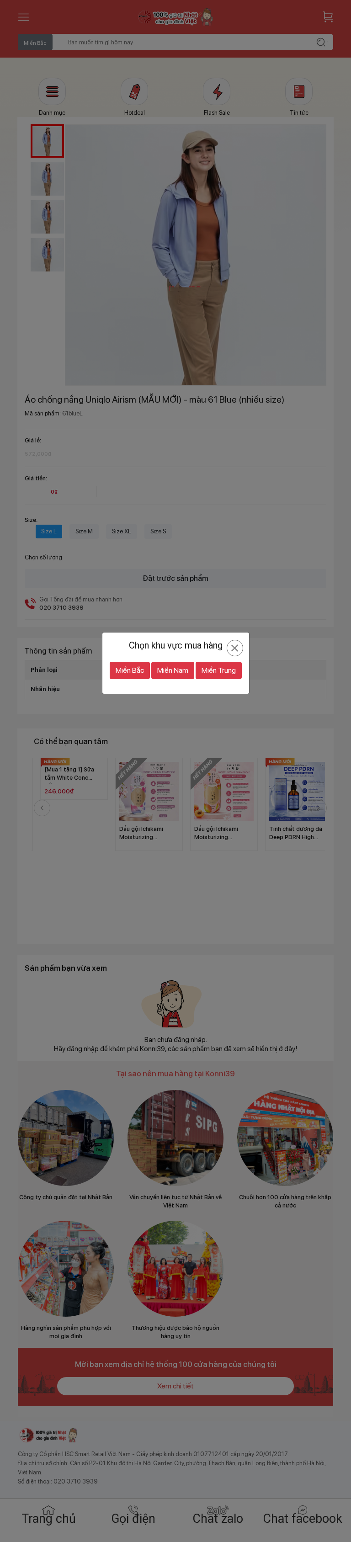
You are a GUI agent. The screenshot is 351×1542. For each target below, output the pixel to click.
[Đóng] (234, 648)
